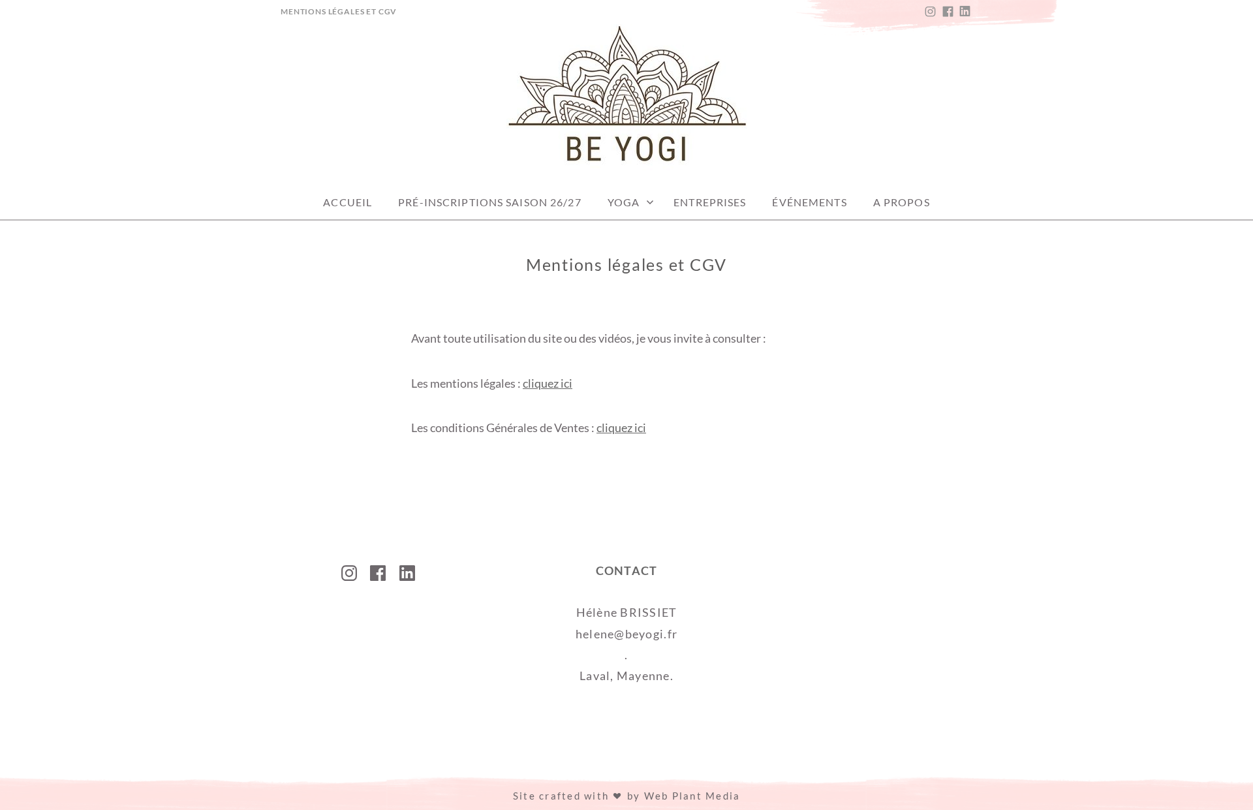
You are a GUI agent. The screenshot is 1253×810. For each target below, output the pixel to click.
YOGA (624, 202)
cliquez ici (547, 383)
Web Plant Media (692, 796)
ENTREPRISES (709, 202)
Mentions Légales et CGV (339, 11)
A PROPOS (901, 202)
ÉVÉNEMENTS (809, 202)
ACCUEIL (347, 202)
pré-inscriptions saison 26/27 (489, 202)
